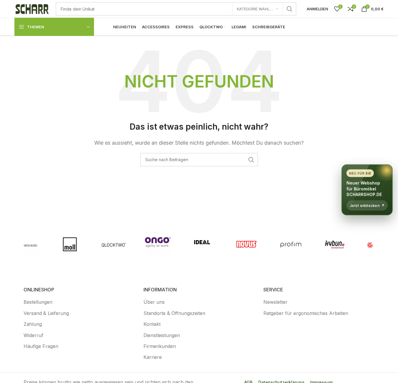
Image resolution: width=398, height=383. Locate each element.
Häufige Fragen (41, 346)
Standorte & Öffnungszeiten (174, 313)
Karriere (152, 357)
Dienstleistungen (161, 335)
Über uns (154, 302)
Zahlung (33, 324)
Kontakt (152, 324)
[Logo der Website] (32, 8)
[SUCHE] (289, 9)
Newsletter (275, 302)
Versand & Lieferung (46, 313)
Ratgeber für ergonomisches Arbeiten (305, 313)
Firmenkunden (159, 346)
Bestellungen (38, 302)
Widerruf (33, 335)
